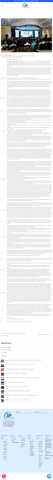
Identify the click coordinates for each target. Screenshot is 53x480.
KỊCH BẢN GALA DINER (44, 334)
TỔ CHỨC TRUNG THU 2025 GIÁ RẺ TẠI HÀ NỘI (16, 386)
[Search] (51, 5)
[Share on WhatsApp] (20, 326)
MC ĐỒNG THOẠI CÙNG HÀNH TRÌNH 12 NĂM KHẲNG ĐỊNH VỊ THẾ (21, 395)
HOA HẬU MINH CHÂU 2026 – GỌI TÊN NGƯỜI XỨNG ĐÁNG (19, 369)
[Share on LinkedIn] (32, 326)
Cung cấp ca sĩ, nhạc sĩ (41, 452)
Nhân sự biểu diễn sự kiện (40, 446)
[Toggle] (51, 347)
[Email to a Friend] (28, 326)
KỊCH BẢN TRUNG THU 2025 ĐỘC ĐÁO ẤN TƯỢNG (17, 391)
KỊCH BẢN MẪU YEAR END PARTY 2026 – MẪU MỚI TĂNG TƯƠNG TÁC (22, 377)
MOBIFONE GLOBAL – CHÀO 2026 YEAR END (16, 373)
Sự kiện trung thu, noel (5, 458)
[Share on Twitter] (25, 326)
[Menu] (2, 5)
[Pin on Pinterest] (30, 326)
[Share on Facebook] (23, 326)
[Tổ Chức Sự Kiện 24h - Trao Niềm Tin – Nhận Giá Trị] (27, 5)
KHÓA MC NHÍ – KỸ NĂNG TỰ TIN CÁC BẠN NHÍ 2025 (18, 399)
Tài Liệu (26, 11)
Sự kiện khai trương (4, 453)
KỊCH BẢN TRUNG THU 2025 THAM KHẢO (15, 382)
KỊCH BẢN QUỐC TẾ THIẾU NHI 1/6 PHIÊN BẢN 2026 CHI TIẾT (20, 364)
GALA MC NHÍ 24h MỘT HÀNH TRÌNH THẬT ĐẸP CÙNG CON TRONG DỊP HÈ (23, 360)
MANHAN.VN (38, 474)
